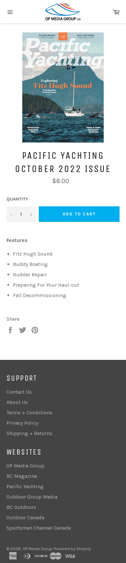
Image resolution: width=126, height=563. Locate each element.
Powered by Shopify (72, 548)
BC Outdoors (21, 507)
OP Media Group (25, 466)
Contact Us (19, 392)
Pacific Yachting (25, 486)
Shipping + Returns (29, 433)
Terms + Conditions (29, 412)
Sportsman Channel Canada (38, 528)
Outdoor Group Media (32, 497)
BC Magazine (21, 476)
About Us (17, 402)
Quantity (17, 199)
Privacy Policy (22, 423)
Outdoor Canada (25, 517)
